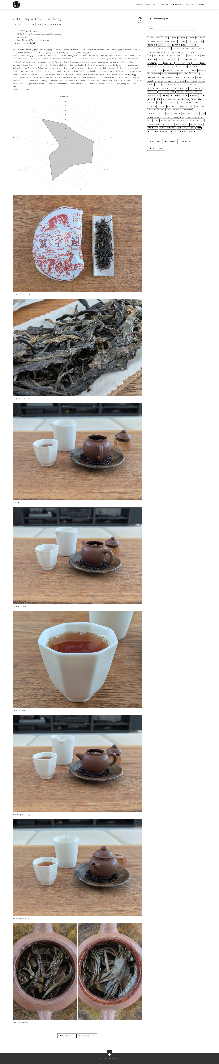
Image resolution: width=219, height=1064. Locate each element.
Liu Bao (151, 84)
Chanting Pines (167, 77)
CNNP (189, 81)
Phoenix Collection (156, 113)
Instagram (185, 141)
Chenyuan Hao (55, 24)
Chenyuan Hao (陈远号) (26, 43)
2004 (186, 74)
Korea (158, 99)
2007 (159, 59)
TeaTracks (152, 92)
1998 (180, 103)
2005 (190, 67)
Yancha (202, 81)
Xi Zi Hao (181, 81)
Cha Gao (193, 124)
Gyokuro (151, 103)
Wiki (154, 4)
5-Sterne (181, 38)
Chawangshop (154, 74)
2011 (160, 63)
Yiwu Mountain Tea (167, 128)
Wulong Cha (193, 45)
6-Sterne (190, 38)
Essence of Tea (163, 41)
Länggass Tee (186, 110)
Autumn (200, 52)
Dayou (166, 92)
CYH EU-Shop (157, 148)
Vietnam (198, 88)
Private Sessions (164, 4)
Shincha (161, 110)
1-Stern (199, 77)
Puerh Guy (152, 70)
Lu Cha (175, 48)
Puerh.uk (152, 48)
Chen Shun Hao (160, 131)
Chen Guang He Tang (195, 121)
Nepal (156, 121)
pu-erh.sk (200, 38)
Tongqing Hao (154, 95)
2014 (46, 24)
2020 (189, 41)
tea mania (193, 95)
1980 (191, 88)
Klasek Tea (178, 84)
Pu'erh (25, 24)
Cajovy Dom (167, 84)
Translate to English (160, 18)
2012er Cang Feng (44, 52)
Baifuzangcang (154, 117)
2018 (184, 45)
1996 (196, 103)
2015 (169, 52)
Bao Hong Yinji (167, 124)
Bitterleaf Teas (191, 84)
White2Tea (152, 63)
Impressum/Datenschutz (109, 1058)
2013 (203, 56)
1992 (197, 106)
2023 (193, 48)
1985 (201, 124)
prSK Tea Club (153, 77)
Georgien (183, 131)
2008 (166, 63)
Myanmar (197, 92)
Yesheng (191, 52)
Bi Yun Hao (194, 74)
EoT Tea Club (191, 70)
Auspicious (166, 88)
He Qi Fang (167, 59)
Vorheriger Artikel (86, 1036)
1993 (179, 128)
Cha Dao (201, 70)
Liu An (165, 103)
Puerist (196, 113)
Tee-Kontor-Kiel (173, 56)
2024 (182, 48)
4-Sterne (17, 24)
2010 (185, 67)
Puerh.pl (180, 92)
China (32, 24)
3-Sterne (151, 41)
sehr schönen (29, 49)
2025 (150, 56)
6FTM (203, 113)
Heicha (162, 67)
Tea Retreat (189, 4)
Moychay (195, 63)
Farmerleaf (179, 70)
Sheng (39, 24)
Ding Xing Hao (153, 124)
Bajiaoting (168, 70)
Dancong (171, 106)
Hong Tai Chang (178, 121)
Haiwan (186, 128)
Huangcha (188, 103)
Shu (183, 56)
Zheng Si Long (159, 56)
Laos (195, 81)
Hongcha (152, 59)
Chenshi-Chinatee (174, 67)
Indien (200, 117)
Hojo (150, 131)
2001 (203, 106)
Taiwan (190, 56)
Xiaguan (172, 103)
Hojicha (175, 110)
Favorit (174, 41)
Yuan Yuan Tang (181, 124)
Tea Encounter (179, 52)
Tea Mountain (190, 59)
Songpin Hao (191, 117)
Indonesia (193, 131)
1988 (193, 128)
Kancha (171, 99)
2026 (173, 92)
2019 (195, 41)
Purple (184, 95)
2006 (181, 59)
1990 (172, 63)
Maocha (151, 52)
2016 (201, 41)
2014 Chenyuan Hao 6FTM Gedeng (37, 19)
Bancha (189, 92)
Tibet (199, 128)
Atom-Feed (155, 141)
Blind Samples (177, 4)
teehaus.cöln (196, 99)
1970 (169, 110)
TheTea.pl (201, 48)
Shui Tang (198, 67)
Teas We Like (165, 121)
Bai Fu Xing (173, 131)
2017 (150, 45)
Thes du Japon (154, 88)
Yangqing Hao (170, 81)
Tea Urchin (152, 67)
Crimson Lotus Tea (179, 88)
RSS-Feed (171, 141)
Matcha (202, 95)
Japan (197, 56)
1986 (182, 117)
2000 (180, 74)
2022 (169, 45)
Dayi (159, 103)
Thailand (161, 48)
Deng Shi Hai (175, 95)
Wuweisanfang (183, 99)
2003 (160, 70)
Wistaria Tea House (170, 117)
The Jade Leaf (188, 77)
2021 (169, 48)
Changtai (161, 106)
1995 (150, 121)
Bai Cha (151, 99)
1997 (164, 99)
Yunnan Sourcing (183, 63)
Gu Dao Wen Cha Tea (185, 106)
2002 (150, 81)
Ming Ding (186, 113)
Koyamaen (152, 110)
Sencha (178, 77)
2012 (175, 59)
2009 (203, 63)
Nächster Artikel (67, 1036)
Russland (152, 106)
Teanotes (139, 4)
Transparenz (200, 4)
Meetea (165, 95)
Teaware (147, 4)
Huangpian (158, 81)
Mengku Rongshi (173, 113)
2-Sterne (176, 45)
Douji (158, 84)
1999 (160, 92)
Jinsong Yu (161, 52)
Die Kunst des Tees (169, 74)
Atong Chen (153, 128)
